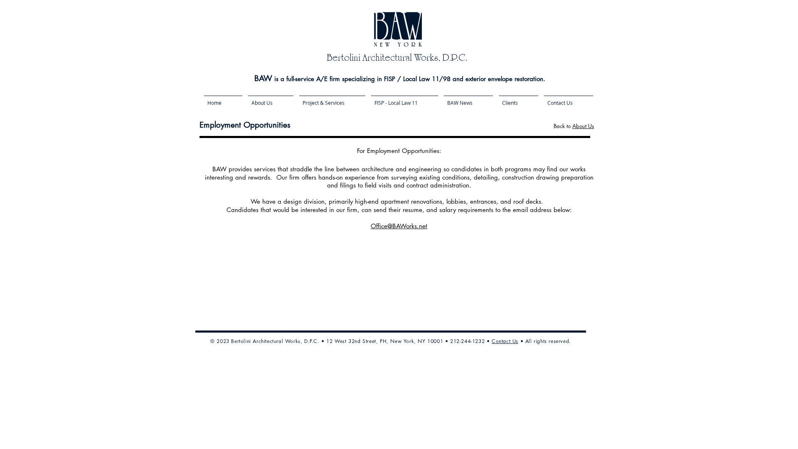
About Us (583, 126)
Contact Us (505, 341)
